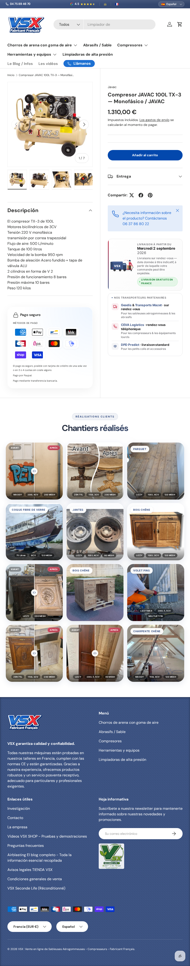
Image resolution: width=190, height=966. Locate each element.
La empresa (17, 827)
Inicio (10, 75)
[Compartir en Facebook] (141, 195)
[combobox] (104, 24)
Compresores (110, 741)
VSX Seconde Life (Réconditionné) (36, 888)
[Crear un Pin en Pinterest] (150, 195)
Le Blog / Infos (20, 63)
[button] (34, 471)
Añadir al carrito (145, 155)
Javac (112, 87)
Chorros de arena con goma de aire (128, 722)
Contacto (15, 817)
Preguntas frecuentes (25, 845)
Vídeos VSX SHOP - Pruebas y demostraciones (47, 836)
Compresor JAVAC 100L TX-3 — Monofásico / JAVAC (46, 75)
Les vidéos (48, 63)
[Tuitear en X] (131, 195)
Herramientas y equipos (119, 750)
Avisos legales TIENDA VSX (30, 869)
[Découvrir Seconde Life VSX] (111, 856)
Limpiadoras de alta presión (88, 54)
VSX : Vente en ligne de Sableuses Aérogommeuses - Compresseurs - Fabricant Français (76, 949)
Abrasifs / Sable (97, 45)
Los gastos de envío (154, 120)
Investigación (18, 808)
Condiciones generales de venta (34, 879)
